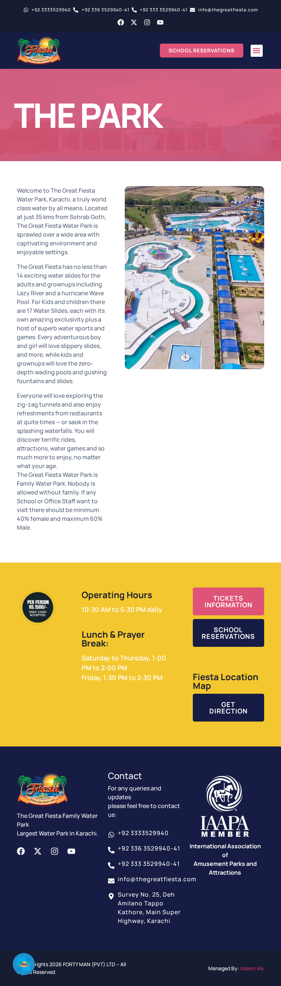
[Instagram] (147, 22)
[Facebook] (120, 22)
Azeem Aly (252, 968)
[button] (257, 51)
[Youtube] (160, 22)
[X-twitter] (134, 22)
